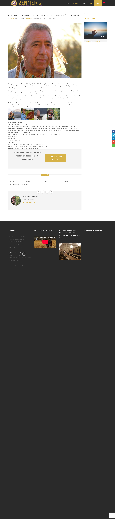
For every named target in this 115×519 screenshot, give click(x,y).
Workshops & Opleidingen (47, 18)
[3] (103, 36)
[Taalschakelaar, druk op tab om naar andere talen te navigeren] (104, 3)
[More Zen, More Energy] (26, 3)
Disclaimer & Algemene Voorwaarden (20, 257)
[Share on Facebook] (38, 192)
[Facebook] (11, 254)
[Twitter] (15, 254)
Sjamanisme (35, 18)
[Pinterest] (24, 254)
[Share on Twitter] (42, 192)
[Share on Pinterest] (51, 192)
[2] (101, 36)
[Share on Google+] (47, 192)
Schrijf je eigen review (56, 158)
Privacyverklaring (15, 260)
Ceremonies (88, 41)
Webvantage (19, 265)
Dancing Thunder (20, 18)
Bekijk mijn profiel (30, 202)
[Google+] (19, 254)
